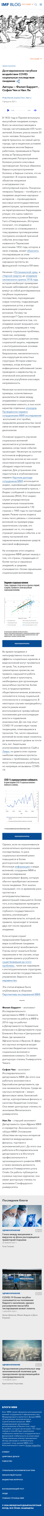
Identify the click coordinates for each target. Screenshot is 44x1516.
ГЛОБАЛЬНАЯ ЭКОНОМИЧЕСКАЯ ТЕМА (18, 1470)
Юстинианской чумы (26, 272)
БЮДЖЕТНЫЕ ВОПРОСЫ (12, 1480)
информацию (23, 867)
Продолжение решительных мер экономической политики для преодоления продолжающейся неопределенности (21, 1372)
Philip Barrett (7, 98)
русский (26, 4)
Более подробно (33, 1445)
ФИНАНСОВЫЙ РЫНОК (12, 1475)
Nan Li (28, 98)
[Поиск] (35, 4)
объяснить (33, 251)
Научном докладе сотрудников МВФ (17, 479)
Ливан (6, 752)
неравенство (9, 980)
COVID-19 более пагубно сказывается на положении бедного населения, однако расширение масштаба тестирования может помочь (18, 1303)
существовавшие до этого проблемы (16, 964)
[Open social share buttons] (18, 81)
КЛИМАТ (6, 1452)
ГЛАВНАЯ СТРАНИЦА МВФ (13, 1498)
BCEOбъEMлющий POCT (13, 1489)
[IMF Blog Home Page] (11, 4)
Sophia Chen (19, 98)
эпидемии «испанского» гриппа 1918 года (20, 278)
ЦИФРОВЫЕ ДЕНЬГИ (10, 1456)
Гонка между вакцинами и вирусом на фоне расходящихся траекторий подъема (20, 1237)
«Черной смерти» (12, 276)
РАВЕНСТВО (7, 1461)
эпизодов (31, 408)
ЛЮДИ (5, 1493)
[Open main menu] (40, 4)
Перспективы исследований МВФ (21, 994)
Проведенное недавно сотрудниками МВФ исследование (21, 414)
